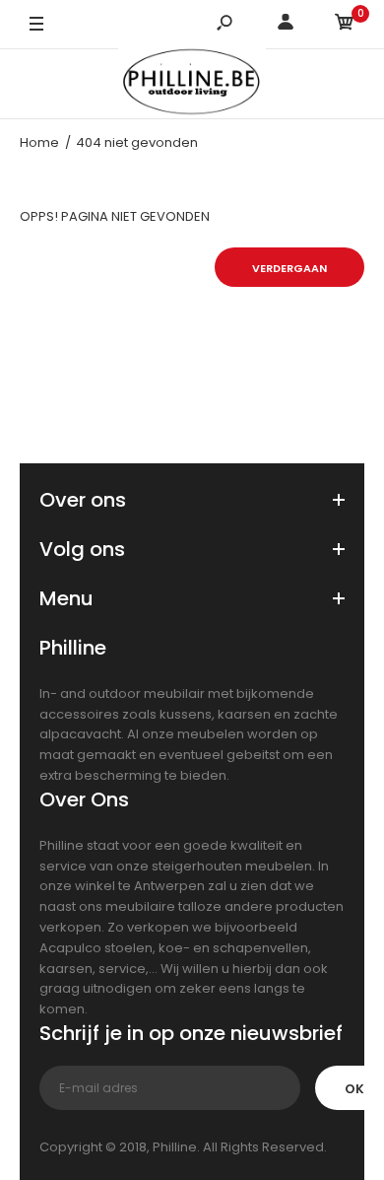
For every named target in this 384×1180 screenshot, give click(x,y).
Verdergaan (289, 268)
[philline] (192, 84)
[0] (344, 25)
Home (39, 142)
